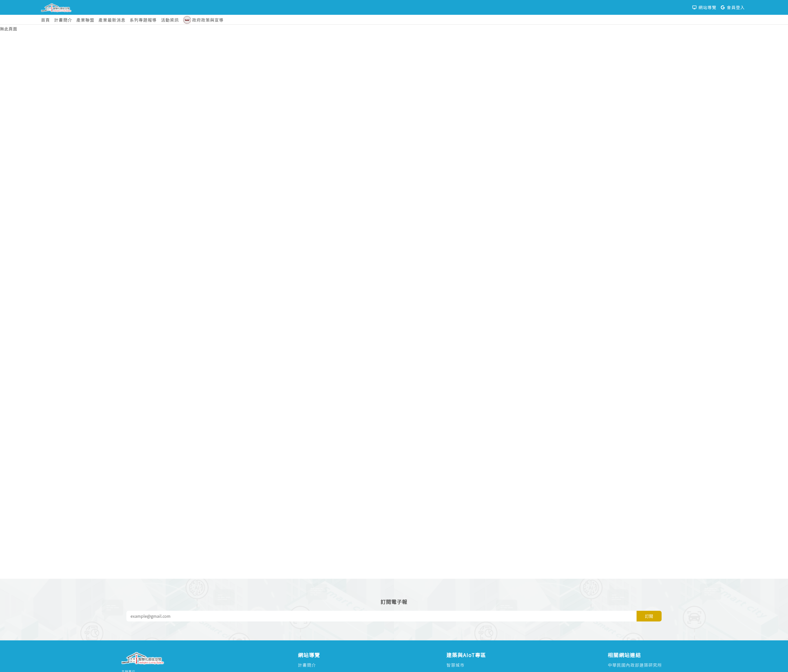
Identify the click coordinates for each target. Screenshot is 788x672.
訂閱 (649, 616)
